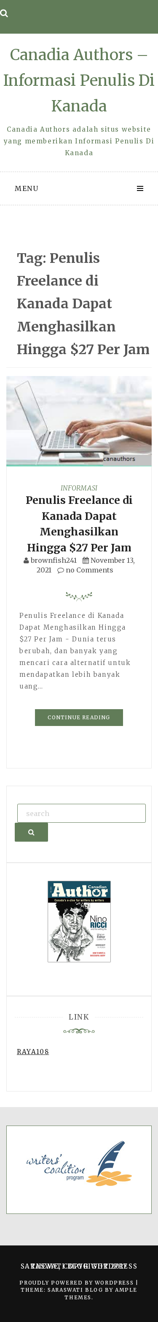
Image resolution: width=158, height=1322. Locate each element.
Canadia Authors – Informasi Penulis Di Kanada (79, 80)
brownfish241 (54, 560)
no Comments (88, 570)
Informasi (79, 488)
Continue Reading (79, 717)
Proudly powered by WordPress (77, 1283)
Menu (26, 188)
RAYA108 (33, 1052)
